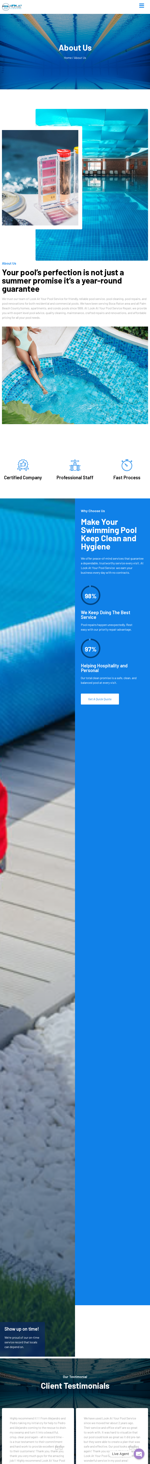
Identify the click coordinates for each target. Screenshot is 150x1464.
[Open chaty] (139, 1454)
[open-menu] (141, 6)
